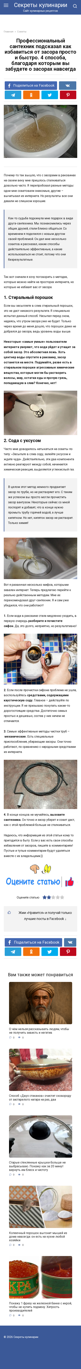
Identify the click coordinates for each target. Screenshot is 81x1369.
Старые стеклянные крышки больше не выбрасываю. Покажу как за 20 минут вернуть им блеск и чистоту (37, 1166)
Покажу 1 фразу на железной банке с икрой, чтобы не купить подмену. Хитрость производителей (40, 1307)
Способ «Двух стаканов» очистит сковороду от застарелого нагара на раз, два (40, 1097)
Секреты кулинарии (40, 5)
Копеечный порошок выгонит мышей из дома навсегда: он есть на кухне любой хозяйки (38, 1236)
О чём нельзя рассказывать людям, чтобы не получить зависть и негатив (39, 1030)
